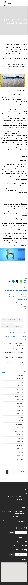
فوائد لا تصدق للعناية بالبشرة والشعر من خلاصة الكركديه (14, 363)
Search (12, 532)
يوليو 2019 (19, 452)
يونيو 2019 (19, 456)
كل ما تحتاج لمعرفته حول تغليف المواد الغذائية (16, 336)
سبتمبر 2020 (19, 428)
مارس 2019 (19, 459)
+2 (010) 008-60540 (22, 503)
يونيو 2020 (19, 438)
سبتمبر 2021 (19, 393)
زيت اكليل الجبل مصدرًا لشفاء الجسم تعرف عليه (14, 358)
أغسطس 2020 (18, 431)
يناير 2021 (20, 421)
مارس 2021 (19, 414)
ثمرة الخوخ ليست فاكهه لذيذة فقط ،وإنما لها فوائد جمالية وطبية (13, 344)
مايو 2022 (19, 375)
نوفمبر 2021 (19, 386)
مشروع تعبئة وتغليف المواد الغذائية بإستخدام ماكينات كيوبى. (21, 302)
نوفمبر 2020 (19, 424)
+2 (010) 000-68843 (21, 499)
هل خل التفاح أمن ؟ (17, 349)
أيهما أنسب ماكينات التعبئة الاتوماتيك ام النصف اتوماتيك (12, 320)
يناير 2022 (20, 382)
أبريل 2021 (19, 410)
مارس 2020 (19, 449)
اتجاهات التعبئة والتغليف (7, 324)
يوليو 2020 (19, 435)
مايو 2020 (19, 442)
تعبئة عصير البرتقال (18, 326)
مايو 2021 (19, 407)
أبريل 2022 (19, 379)
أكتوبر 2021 (19, 389)
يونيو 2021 (19, 403)
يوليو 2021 (19, 400)
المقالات (16, 39)
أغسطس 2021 (18, 396)
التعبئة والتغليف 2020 (6, 326)
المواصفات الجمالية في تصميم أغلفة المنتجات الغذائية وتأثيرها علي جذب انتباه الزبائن (14, 332)
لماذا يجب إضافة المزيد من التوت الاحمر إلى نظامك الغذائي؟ (13, 353)
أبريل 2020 (19, 445)
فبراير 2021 (19, 417)
